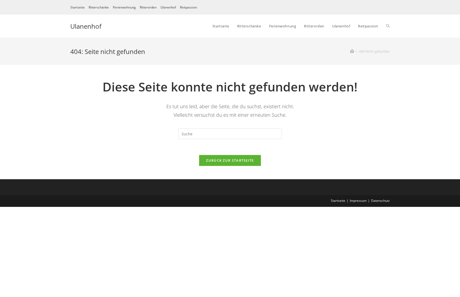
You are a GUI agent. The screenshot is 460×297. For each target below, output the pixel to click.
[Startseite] (352, 51)
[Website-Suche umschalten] (388, 26)
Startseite (77, 7)
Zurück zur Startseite (230, 160)
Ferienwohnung (124, 7)
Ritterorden (148, 7)
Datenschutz (380, 200)
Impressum (358, 200)
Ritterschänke (99, 7)
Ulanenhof (168, 7)
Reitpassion (188, 7)
